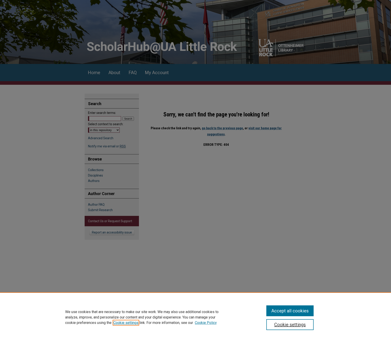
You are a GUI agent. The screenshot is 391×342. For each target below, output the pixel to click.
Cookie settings (125, 323)
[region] (195, 317)
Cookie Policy (206, 323)
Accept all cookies (290, 311)
